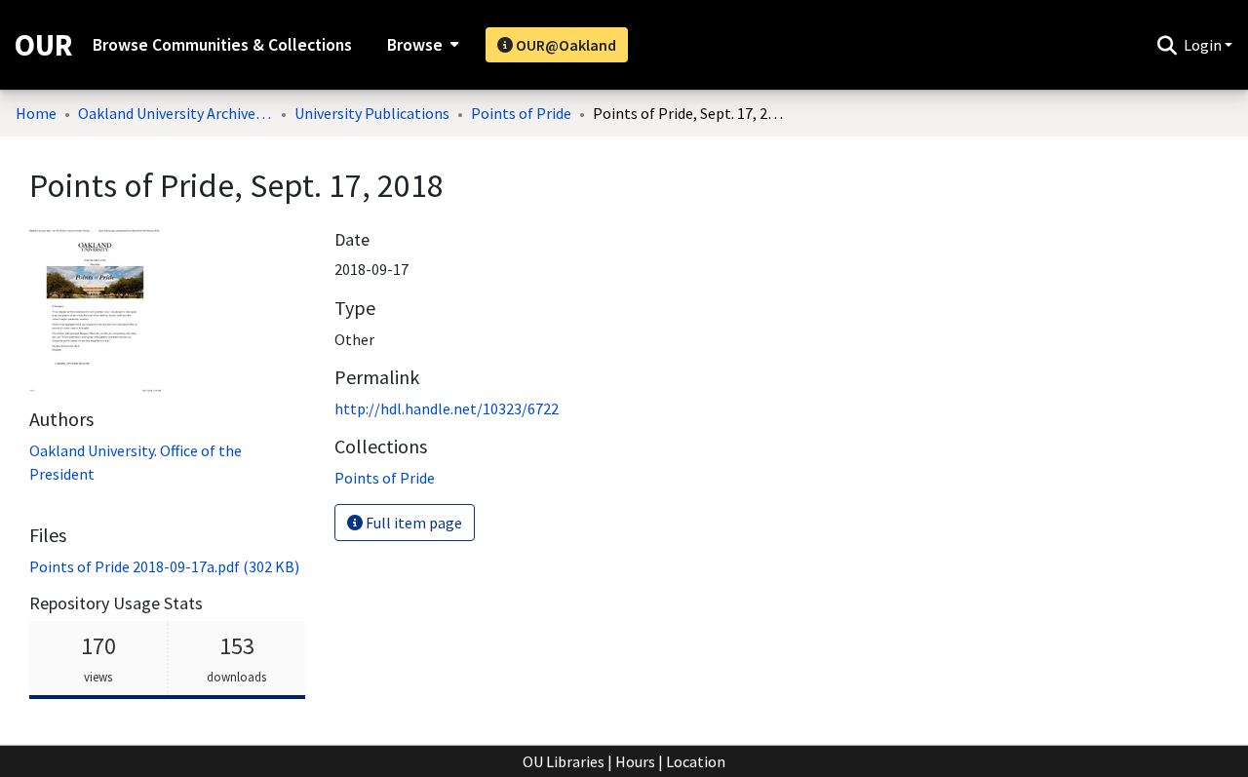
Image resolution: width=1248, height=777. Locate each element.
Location (695, 761)
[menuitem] (420, 44)
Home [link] (36, 113)
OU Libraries (563, 761)
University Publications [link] (371, 113)
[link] (164, 566)
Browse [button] (415, 45)
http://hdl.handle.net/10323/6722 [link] (446, 408)
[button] (1166, 45)
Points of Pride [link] (521, 113)
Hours (635, 761)
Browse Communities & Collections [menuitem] (222, 45)
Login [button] (1204, 45)
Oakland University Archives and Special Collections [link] (175, 113)
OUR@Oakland (564, 45)
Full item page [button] (412, 522)
